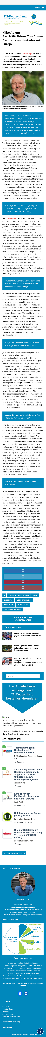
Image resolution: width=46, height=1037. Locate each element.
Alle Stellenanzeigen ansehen (14, 853)
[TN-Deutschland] (23, 19)
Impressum (24, 1035)
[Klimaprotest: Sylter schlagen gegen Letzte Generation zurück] (7, 638)
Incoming (8, 600)
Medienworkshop (24, 600)
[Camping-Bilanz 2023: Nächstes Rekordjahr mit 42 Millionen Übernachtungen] (7, 651)
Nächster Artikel (23, 620)
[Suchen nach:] (23, 676)
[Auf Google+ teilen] (23, 587)
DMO (35, 595)
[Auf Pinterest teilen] (23, 582)
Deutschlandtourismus (19, 595)
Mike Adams (9, 605)
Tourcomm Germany (12, 609)
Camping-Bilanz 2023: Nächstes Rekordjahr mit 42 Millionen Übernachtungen (27, 648)
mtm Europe (27, 53)
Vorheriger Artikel (23, 617)
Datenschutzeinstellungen (11, 1022)
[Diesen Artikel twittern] (23, 576)
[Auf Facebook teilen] (23, 571)
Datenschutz (33, 1035)
